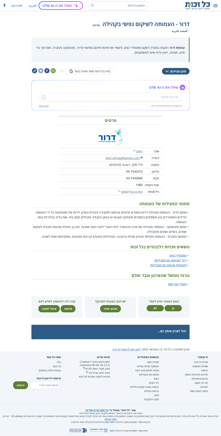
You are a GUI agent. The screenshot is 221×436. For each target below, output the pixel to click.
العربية (32, 5)
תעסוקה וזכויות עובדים (148, 366)
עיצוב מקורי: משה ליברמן (98, 368)
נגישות (204, 370)
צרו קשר (57, 366)
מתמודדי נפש (178, 255)
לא (155, 308)
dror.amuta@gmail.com (122, 158)
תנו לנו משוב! (201, 382)
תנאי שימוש (44, 106)
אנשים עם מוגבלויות (149, 374)
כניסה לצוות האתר (199, 391)
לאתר (139, 151)
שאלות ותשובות (200, 366)
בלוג (59, 362)
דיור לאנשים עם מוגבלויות (170, 260)
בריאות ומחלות (151, 391)
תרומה (68, 309)
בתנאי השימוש (111, 419)
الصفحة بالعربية (180, 31)
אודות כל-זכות (201, 362)
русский (17, 5)
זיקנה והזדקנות (151, 399)
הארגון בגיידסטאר (132, 192)
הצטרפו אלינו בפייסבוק (50, 370)
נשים (156, 378)
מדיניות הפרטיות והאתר (196, 374)
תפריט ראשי (153, 362)
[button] (215, 6)
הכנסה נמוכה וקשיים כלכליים (144, 387)
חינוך (156, 395)
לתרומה (204, 387)
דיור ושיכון (154, 382)
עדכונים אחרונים (200, 378)
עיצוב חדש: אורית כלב (99, 372)
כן (173, 308)
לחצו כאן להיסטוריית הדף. (126, 349)
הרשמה (21, 385)
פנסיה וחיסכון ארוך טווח (147, 370)
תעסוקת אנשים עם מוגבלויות (168, 265)
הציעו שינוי (110, 309)
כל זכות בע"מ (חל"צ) (96, 410)
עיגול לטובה (49, 309)
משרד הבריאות (177, 284)
